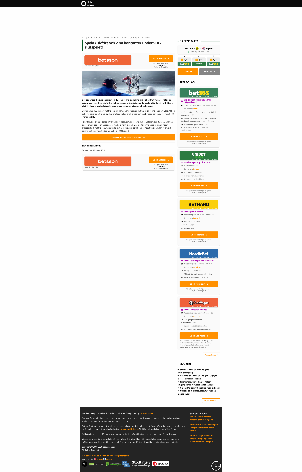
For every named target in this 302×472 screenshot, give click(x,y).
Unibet (196, 169)
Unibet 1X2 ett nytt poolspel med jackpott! (200, 388)
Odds (186, 71)
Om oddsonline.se (90, 455)
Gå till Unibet (197, 185)
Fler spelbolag (210, 355)
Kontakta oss (147, 413)
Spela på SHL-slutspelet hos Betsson (127, 137)
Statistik (208, 71)
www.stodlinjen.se (130, 429)
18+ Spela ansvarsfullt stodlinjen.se (161, 64)
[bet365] (184, 64)
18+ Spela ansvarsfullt (194, 96)
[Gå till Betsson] (107, 60)
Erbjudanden (89, 38)
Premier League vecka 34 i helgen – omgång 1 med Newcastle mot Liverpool (202, 438)
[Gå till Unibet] (199, 155)
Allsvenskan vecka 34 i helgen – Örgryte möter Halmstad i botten (204, 427)
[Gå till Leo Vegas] (199, 302)
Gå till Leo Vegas (197, 335)
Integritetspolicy (121, 455)
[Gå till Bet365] (199, 92)
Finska (109, 459)
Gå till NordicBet (197, 284)
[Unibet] (199, 64)
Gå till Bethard (197, 234)
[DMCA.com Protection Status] (96, 464)
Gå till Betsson (159, 58)
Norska (99, 459)
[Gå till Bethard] (199, 204)
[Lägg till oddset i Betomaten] (182, 59)
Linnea (97, 145)
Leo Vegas (197, 316)
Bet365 (196, 109)
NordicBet (197, 267)
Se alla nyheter (210, 401)
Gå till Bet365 (197, 136)
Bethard (196, 218)
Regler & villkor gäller (91, 66)
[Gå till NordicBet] (199, 253)
